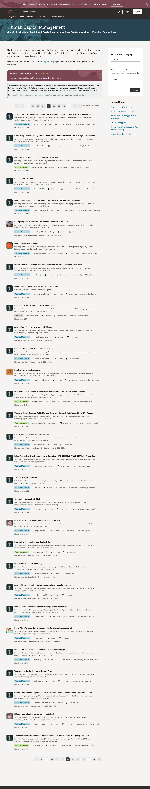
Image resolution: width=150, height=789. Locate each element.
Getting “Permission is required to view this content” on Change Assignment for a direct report (53, 692)
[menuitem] (127, 11)
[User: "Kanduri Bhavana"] (9, 566)
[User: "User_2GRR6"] (9, 458)
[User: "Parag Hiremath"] (9, 523)
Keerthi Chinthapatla (32, 706)
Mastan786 (94, 380)
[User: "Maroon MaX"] (9, 181)
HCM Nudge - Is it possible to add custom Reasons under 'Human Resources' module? (49, 391)
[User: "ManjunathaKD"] (9, 394)
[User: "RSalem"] (9, 267)
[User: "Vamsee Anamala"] (9, 415)
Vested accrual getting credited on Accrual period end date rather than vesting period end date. (53, 114)
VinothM (36, 488)
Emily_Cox (37, 681)
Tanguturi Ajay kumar (41, 294)
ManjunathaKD (37, 402)
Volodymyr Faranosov (88, 488)
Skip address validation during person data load (34, 714)
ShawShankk (38, 445)
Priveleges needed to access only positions (32, 434)
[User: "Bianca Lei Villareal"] (9, 372)
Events (30, 17)
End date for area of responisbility (28, 563)
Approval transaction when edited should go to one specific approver (42, 585)
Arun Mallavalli (38, 617)
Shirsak (93, 294)
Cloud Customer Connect (26, 11)
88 (64, 106)
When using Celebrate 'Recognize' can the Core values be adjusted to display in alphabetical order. (54, 136)
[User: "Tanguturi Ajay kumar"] (9, 288)
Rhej (89, 531)
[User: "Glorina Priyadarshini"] (9, 351)
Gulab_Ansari (30, 362)
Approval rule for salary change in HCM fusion (33, 327)
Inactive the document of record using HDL (32, 542)
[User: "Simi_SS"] (9, 652)
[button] (92, 105)
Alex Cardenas (92, 189)
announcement (41, 95)
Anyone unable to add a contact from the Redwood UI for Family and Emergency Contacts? (51, 735)
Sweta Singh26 (38, 124)
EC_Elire (95, 253)
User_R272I (87, 466)
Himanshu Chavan (38, 552)
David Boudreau (88, 275)
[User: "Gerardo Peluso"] (9, 308)
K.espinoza (37, 509)
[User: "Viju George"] (9, 738)
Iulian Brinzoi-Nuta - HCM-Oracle (37, 448)
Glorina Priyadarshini (41, 359)
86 (54, 106)
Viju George (36, 746)
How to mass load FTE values (26, 243)
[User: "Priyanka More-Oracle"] (9, 329)
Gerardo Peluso (31, 315)
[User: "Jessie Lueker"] (9, 159)
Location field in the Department (27, 370)
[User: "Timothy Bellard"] (9, 138)
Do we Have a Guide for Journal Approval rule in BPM (36, 286)
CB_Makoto (37, 638)
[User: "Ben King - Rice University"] (9, 224)
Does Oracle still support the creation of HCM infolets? (36, 157)
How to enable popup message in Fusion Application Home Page (40, 606)
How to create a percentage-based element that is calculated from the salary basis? (48, 265)
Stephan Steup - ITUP (32, 598)
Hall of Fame (41, 17)
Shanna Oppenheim (40, 253)
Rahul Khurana (90, 124)
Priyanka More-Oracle (41, 337)
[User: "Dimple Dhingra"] (9, 587)
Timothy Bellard (39, 146)
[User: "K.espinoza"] (9, 501)
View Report (117, 4)
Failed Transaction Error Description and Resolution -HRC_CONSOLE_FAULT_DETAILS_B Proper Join (54, 456)
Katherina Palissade (40, 703)
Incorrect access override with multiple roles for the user (37, 520)
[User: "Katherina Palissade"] (9, 695)
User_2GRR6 (37, 466)
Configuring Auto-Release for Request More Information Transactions (42, 222)
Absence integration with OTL (26, 477)
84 (43, 106)
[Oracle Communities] (119, 11)
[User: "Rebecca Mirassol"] (9, 202)
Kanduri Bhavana (39, 574)
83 (38, 106)
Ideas (22, 17)
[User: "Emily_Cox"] (9, 673)
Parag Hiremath (39, 531)
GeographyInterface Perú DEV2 (27, 499)
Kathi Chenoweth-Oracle (34, 641)
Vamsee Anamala (38, 423)
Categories (12, 17)
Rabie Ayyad (29, 340)
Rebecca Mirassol (39, 210)
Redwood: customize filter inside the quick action (34, 305)
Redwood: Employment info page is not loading (33, 348)
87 (59, 106)
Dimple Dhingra (39, 595)
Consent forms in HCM (23, 179)
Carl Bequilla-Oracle (88, 509)
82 (33, 106)
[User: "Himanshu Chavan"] (9, 544)
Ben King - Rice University (42, 232)
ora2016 (91, 617)
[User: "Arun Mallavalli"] (9, 609)
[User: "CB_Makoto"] (9, 630)
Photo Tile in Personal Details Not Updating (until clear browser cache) (43, 628)
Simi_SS (36, 660)
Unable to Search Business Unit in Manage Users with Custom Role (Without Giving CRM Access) (53, 413)
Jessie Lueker (37, 167)
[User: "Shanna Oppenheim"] (9, 245)
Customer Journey (57, 17)
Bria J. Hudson (90, 746)
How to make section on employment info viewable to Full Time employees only (47, 200)
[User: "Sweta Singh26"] (9, 116)
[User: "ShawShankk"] (9, 437)
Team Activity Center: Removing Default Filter (33, 671)
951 (75, 106)
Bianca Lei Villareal (40, 380)
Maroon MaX (38, 189)
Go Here (46, 73)
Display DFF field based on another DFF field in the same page (39, 649)
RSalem (36, 275)
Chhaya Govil (89, 402)
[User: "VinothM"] (9, 480)
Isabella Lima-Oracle (91, 660)
